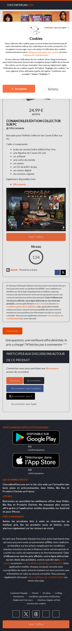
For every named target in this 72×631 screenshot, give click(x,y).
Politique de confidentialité (35, 55)
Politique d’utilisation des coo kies (43, 52)
